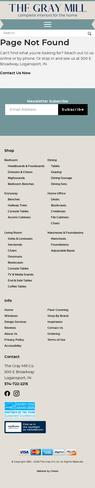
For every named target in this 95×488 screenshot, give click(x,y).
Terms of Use (56, 339)
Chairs (55, 223)
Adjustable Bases (63, 250)
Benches (14, 199)
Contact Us (55, 327)
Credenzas (58, 211)
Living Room (13, 232)
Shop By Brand (58, 316)
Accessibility (12, 345)
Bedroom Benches (21, 184)
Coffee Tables (17, 286)
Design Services (15, 322)
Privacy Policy (14, 339)
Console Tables (18, 211)
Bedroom (11, 160)
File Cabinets (60, 217)
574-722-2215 (16, 384)
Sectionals (15, 244)
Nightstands (16, 178)
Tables (55, 166)
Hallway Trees (17, 205)
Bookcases (58, 205)
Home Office (56, 193)
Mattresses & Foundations (65, 232)
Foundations (60, 244)
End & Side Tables (20, 280)
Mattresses (58, 238)
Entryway (11, 193)
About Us (10, 333)
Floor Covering (58, 310)
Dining (52, 160)
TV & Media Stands (20, 274)
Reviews (10, 327)
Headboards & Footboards (26, 166)
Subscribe (73, 109)
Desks (55, 199)
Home (8, 310)
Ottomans (15, 256)
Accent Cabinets (19, 217)
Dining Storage (61, 178)
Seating (56, 172)
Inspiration (55, 322)
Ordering (54, 333)
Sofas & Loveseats (20, 238)
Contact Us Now (15, 73)
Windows (11, 316)
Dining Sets (59, 184)
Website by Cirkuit (47, 471)
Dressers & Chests (20, 172)
